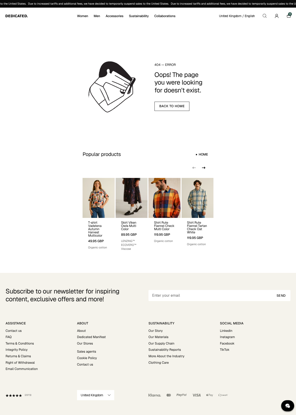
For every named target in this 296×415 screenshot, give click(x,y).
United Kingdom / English (237, 16)
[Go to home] (41, 16)
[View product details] (99, 234)
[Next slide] (203, 167)
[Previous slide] (194, 167)
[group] (99, 214)
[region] (148, 214)
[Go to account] (276, 16)
